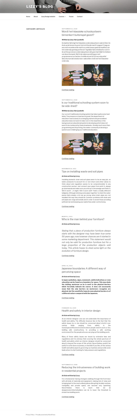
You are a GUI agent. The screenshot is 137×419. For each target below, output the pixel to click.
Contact (79, 16)
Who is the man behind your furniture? (83, 219)
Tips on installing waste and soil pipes (82, 171)
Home (28, 16)
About (36, 16)
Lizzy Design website (48, 16)
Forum (71, 16)
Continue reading (68, 90)
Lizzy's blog (39, 6)
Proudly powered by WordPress (45, 414)
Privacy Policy (30, 414)
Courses (61, 16)
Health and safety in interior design (81, 310)
